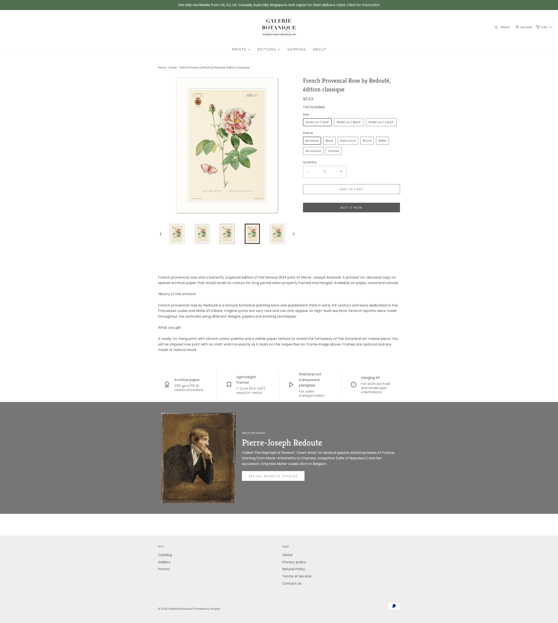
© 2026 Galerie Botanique (175, 609)
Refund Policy (293, 569)
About (319, 49)
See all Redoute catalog (273, 476)
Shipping (296, 49)
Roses (173, 67)
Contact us (291, 583)
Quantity (310, 162)
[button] (160, 234)
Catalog (165, 554)
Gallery (164, 562)
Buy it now (351, 207)
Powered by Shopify (207, 609)
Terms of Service (296, 576)
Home (162, 67)
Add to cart (352, 189)
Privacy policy (294, 562)
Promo (164, 569)
